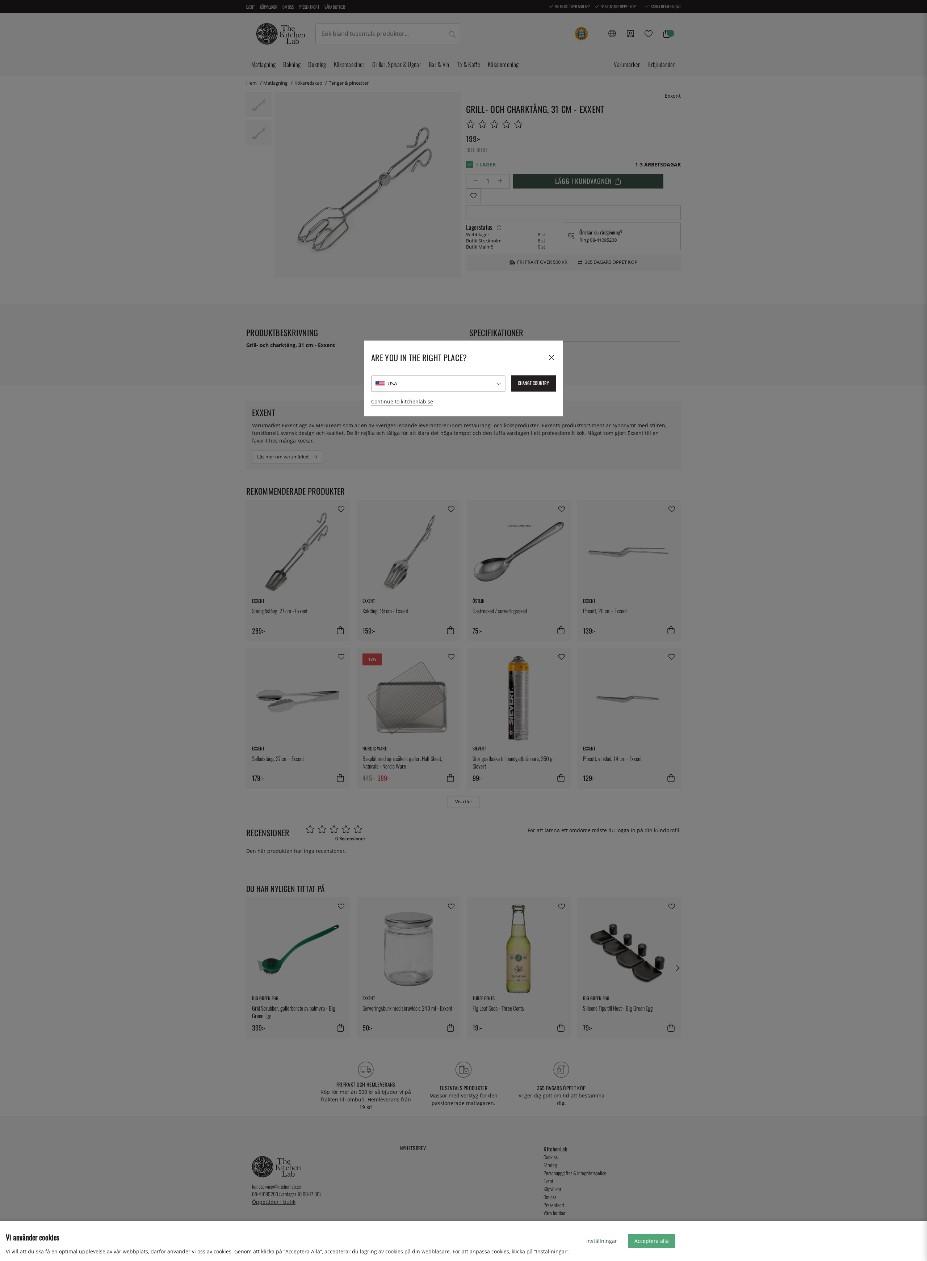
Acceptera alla (651, 1240)
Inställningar (601, 1240)
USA (392, 383)
